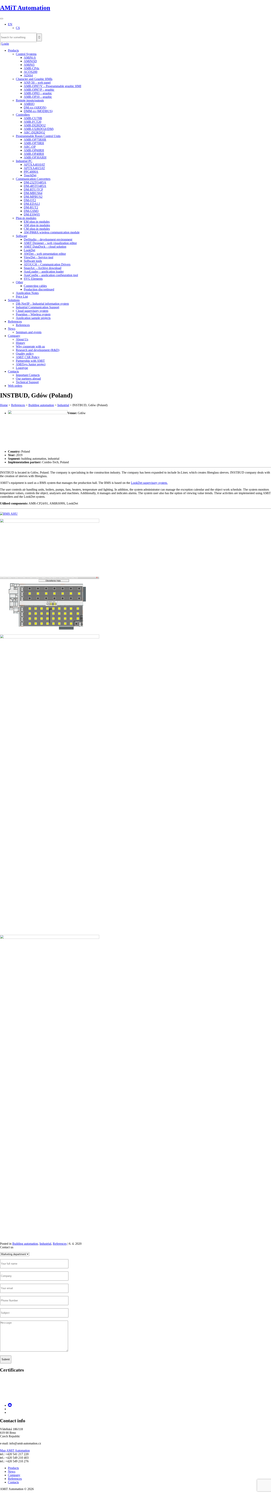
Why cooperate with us (30, 346)
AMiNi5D (30, 61)
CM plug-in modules (37, 228)
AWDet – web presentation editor (45, 253)
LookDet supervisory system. (149, 482)
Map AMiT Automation (15, 1450)
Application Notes (27, 293)
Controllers (23, 114)
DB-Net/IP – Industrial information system (42, 303)
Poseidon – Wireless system (33, 314)
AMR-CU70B (33, 118)
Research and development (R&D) (37, 350)
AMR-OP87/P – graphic (39, 89)
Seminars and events (28, 332)
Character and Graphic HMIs (34, 79)
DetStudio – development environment (48, 239)
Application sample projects (33, 318)
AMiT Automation (25, 7)
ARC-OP (30, 146)
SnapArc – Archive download (42, 268)
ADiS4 (28, 75)
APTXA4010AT (34, 164)
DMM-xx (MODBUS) (38, 111)
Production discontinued (39, 289)
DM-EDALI (32, 203)
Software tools (33, 261)
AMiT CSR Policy (27, 357)
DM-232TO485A (35, 182)
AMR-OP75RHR (35, 139)
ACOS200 (30, 72)
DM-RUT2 (31, 207)
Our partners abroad (28, 378)
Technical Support (27, 382)
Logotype (22, 368)
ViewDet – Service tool (38, 257)
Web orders (15, 385)
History (20, 343)
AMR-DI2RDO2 (35, 125)
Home (4, 405)
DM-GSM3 (31, 211)
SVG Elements (33, 278)
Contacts (13, 371)
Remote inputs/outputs (30, 100)
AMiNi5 (29, 64)
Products (13, 50)
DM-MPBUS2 (33, 196)
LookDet (29, 250)
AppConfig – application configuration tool (51, 275)
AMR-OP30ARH (35, 157)
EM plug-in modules (37, 221)
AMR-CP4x (31, 68)
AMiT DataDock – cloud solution (45, 246)
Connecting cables (35, 286)
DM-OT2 (30, 200)
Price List (22, 296)
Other (19, 282)
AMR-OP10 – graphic (38, 96)
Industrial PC (24, 161)
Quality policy (25, 353)
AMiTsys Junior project (30, 364)
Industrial (63, 405)
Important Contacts (28, 375)
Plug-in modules (26, 218)
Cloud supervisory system (32, 310)
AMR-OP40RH (34, 154)
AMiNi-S (30, 57)
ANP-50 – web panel (37, 82)
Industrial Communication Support (37, 307)
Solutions (14, 300)
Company (14, 335)
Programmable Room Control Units (38, 136)
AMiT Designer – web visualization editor (50, 243)
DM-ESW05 (32, 214)
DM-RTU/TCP (33, 189)
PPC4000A (31, 171)
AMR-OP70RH (34, 143)
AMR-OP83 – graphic (38, 93)
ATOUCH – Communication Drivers (47, 264)
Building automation (41, 405)
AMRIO (29, 104)
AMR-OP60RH (34, 150)
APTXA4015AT (34, 168)
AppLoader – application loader (44, 271)
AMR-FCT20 (32, 121)
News (11, 328)
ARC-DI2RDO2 (34, 132)
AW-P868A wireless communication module (52, 232)
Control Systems (26, 54)
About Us (22, 339)
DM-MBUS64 (33, 193)
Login (5, 43)
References (15, 321)
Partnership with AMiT (30, 360)
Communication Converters (33, 179)
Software (21, 236)
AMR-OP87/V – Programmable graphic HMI (52, 86)
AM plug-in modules (37, 225)
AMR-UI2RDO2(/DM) (39, 129)
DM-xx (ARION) (35, 107)
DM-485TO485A (35, 186)
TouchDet (30, 175)
